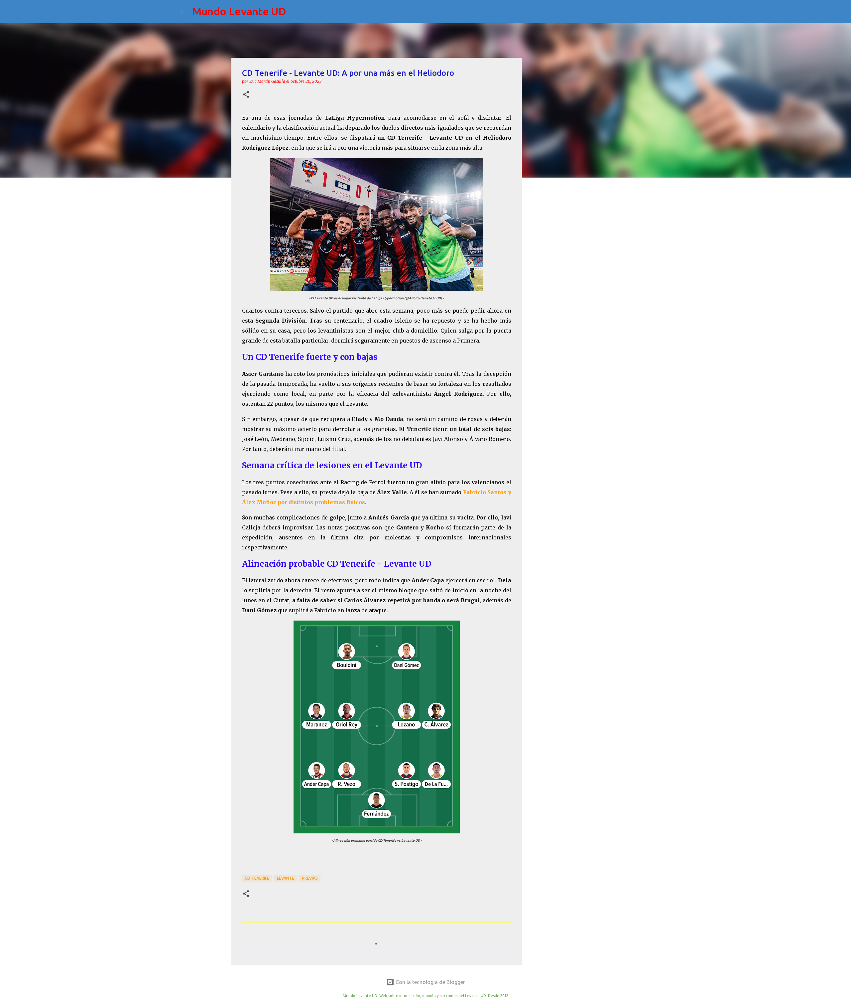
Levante (285, 878)
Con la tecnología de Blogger (429, 982)
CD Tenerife (257, 878)
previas (310, 878)
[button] (246, 94)
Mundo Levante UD (239, 11)
